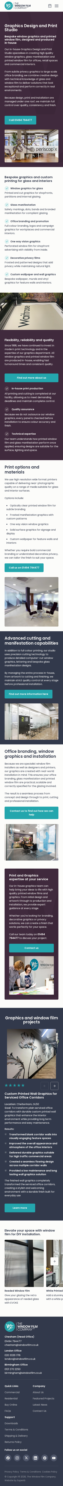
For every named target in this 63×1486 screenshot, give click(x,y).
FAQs (8, 1411)
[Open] (55, 5)
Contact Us (39, 1411)
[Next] (54, 1261)
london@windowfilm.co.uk (20, 1359)
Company (39, 1386)
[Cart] (50, 6)
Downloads (11, 1423)
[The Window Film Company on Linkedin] (35, 1457)
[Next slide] (54, 1086)
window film (21, 60)
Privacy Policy (12, 1471)
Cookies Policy (49, 1471)
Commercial (12, 1392)
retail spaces (50, 60)
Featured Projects (43, 1398)
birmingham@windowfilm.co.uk (23, 1373)
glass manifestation (37, 57)
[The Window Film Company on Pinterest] (44, 1457)
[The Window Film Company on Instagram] (17, 1457)
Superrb (21, 1480)
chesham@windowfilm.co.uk (22, 1345)
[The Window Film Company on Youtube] (53, 1457)
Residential (11, 1398)
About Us (38, 1392)
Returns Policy (13, 1442)
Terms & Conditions (16, 1429)
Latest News (40, 1405)
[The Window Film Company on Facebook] (8, 1457)
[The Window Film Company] (26, 6)
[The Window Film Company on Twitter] (26, 1457)
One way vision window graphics (29, 524)
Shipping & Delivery (16, 1436)
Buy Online (11, 1405)
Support (10, 1417)
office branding (14, 75)
